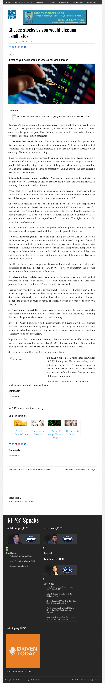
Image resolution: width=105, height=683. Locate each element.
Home (8, 2)
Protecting (78, 2)
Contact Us (96, 680)
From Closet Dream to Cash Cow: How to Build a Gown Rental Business (60, 618)
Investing (91, 2)
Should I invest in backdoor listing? (79, 469)
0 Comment (28, 42)
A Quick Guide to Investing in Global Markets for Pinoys (59, 595)
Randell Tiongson (11, 553)
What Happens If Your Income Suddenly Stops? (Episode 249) (60, 588)
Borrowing (64, 2)
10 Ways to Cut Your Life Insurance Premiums (29, 469)
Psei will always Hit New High (55, 434)
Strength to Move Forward (19, 566)
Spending (40, 2)
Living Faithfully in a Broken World (22, 561)
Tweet (11, 54)
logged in (20, 501)
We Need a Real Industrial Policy (21, 556)
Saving (52, 2)
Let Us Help (76, 680)
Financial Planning (23, 2)
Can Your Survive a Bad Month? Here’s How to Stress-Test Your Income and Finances (60, 610)
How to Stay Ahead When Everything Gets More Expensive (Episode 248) (61, 602)
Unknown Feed (47, 553)
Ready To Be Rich (48, 583)
